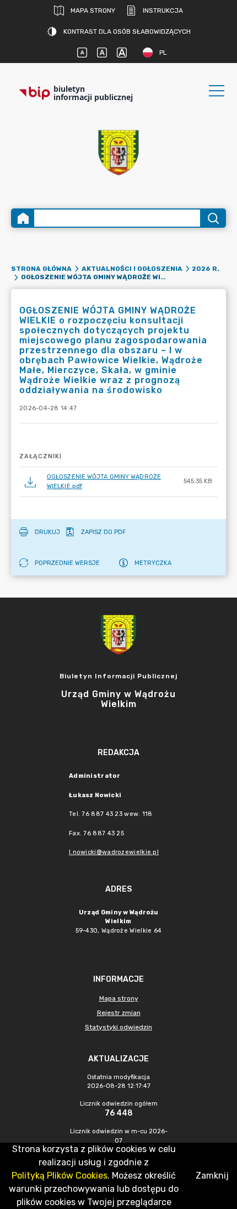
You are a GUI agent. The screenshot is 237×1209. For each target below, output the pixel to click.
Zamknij (212, 1175)
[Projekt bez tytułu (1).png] (118, 152)
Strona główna (41, 269)
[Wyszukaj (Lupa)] (212, 218)
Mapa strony (93, 10)
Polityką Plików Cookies (59, 1175)
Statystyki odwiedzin (118, 1027)
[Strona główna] (23, 218)
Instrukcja (163, 10)
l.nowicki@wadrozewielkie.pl (114, 852)
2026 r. (205, 269)
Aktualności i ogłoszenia (132, 269)
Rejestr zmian (119, 1013)
